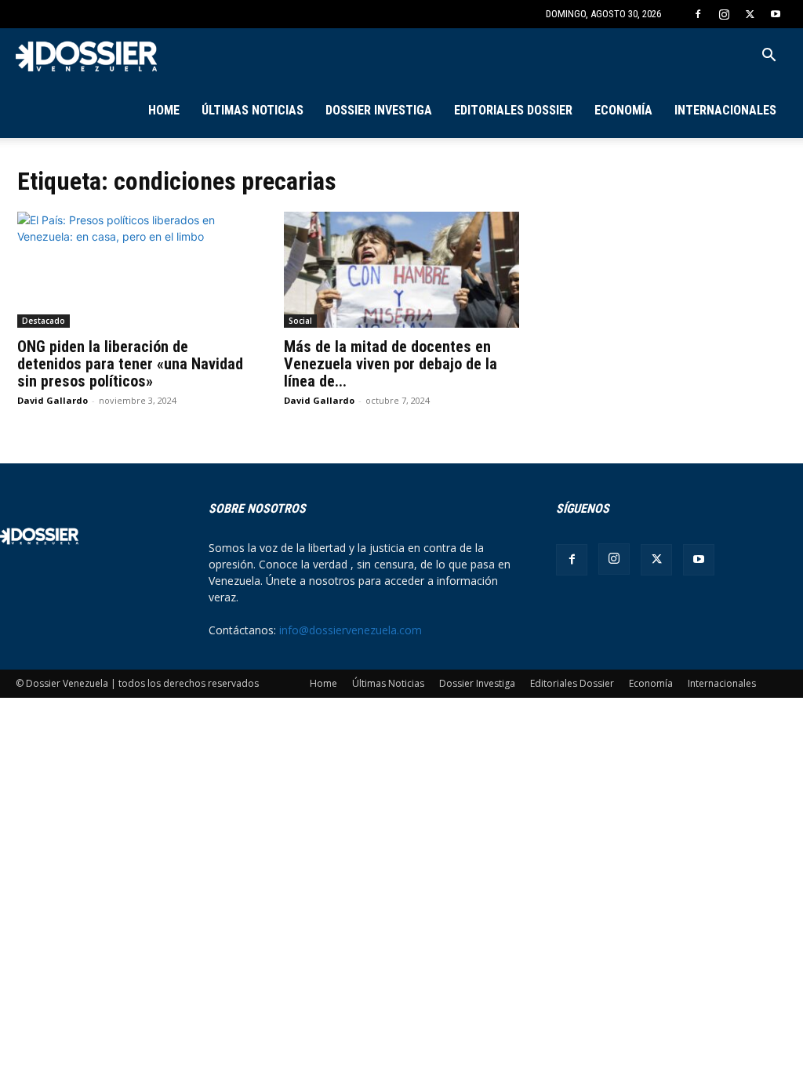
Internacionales (725, 110)
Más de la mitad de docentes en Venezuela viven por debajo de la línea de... (390, 363)
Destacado (43, 320)
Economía (623, 110)
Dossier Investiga (378, 110)
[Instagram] (724, 14)
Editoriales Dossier (513, 110)
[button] (768, 56)
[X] (749, 14)
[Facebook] (698, 14)
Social (300, 320)
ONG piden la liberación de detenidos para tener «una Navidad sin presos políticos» (130, 363)
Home (164, 110)
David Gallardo (52, 400)
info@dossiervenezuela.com (350, 630)
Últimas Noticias (252, 110)
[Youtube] (775, 14)
